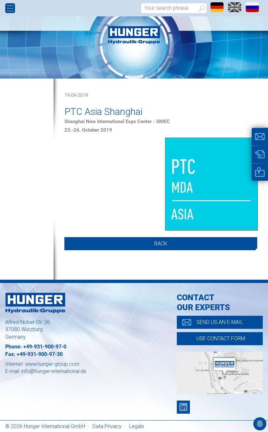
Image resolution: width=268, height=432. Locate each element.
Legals (136, 426)
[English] (235, 10)
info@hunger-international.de (53, 371)
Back (160, 243)
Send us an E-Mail (219, 322)
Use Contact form (220, 338)
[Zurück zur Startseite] (134, 35)
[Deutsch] (217, 10)
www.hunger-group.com (52, 364)
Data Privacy (107, 426)
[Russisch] (252, 10)
